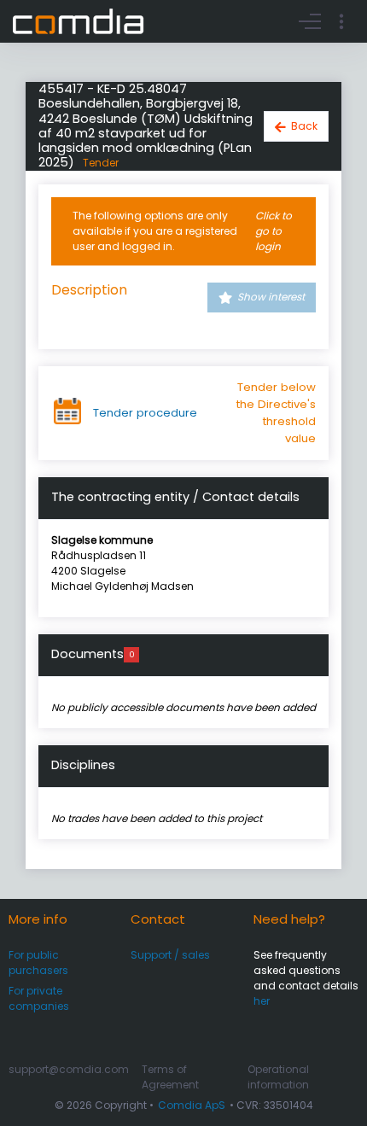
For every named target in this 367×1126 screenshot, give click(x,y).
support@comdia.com (69, 1069)
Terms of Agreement (170, 1077)
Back (304, 126)
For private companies (39, 998)
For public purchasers (38, 962)
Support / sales (170, 955)
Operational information (278, 1077)
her (261, 1001)
